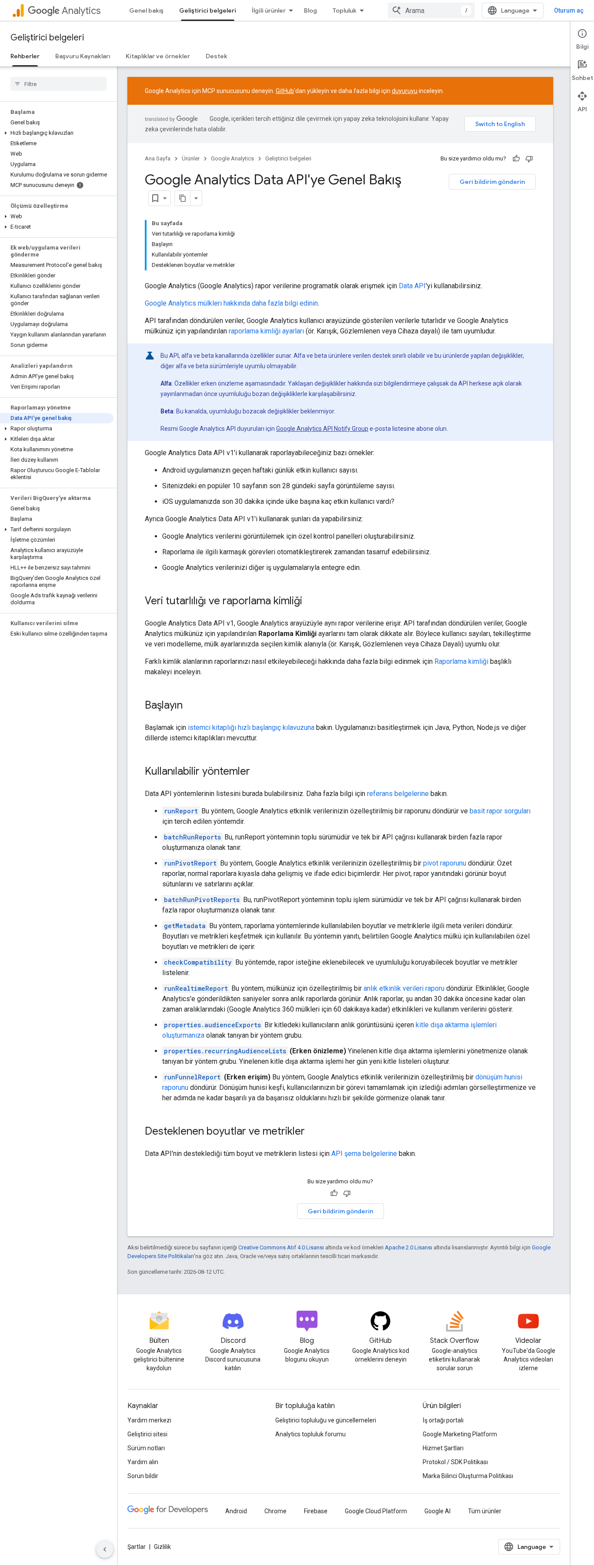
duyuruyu (404, 90)
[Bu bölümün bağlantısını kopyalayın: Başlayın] (191, 706)
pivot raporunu (444, 863)
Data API (412, 286)
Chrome (275, 1511)
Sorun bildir (142, 1475)
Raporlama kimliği (461, 661)
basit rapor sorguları (500, 811)
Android (236, 1511)
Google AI (437, 1511)
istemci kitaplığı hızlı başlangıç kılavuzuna (251, 727)
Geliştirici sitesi (147, 1434)
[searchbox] (58, 84)
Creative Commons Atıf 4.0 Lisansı (281, 1247)
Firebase (315, 1511)
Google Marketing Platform (460, 1434)
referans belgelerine (398, 793)
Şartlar (136, 1546)
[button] (56, 133)
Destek (216, 56)
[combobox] (431, 10)
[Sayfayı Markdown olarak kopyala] (182, 198)
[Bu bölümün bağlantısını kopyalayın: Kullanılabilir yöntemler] (258, 772)
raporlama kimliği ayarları (266, 331)
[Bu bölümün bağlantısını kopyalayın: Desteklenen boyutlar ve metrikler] (313, 1132)
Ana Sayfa (157, 158)
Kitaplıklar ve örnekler (158, 56)
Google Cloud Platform (376, 1511)
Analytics (81, 11)
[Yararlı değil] (529, 158)
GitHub (285, 90)
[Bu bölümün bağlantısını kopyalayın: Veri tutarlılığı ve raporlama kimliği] (311, 601)
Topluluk (345, 10)
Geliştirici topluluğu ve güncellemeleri (325, 1420)
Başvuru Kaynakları (82, 56)
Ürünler (191, 158)
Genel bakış (146, 10)
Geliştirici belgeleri (207, 10)
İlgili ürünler (269, 10)
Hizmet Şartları (443, 1448)
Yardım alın (142, 1461)
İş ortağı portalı (443, 1420)
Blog (310, 10)
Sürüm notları (146, 1448)
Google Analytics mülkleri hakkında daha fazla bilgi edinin (231, 303)
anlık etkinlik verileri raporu (404, 988)
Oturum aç (569, 10)
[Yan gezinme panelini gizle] (104, 1549)
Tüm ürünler (484, 1511)
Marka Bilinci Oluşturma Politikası (468, 1475)
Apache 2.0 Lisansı (408, 1247)
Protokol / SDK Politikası (455, 1461)
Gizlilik (162, 1546)
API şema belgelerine (364, 1153)
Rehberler (25, 56)
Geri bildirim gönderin (492, 182)
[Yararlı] (516, 158)
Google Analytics (232, 158)
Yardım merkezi (149, 1420)
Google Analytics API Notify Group (322, 428)
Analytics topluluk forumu (310, 1434)
